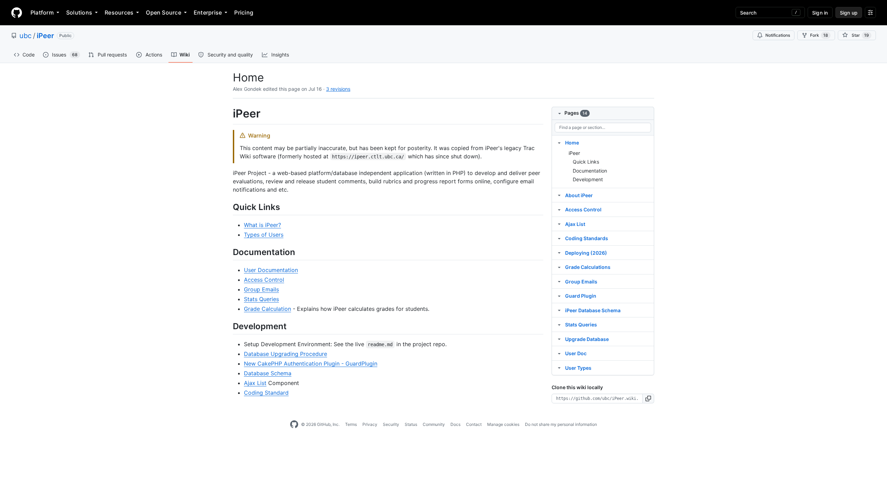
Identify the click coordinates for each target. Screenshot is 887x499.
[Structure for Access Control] (559, 209)
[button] (648, 398)
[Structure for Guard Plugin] (559, 295)
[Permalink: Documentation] (228, 252)
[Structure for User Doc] (559, 353)
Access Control (264, 279)
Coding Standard (266, 392)
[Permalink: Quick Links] (228, 207)
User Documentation (271, 269)
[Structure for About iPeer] (559, 195)
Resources (119, 12)
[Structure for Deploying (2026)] (559, 252)
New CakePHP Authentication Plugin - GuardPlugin (310, 363)
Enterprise (208, 12)
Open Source (163, 12)
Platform (42, 12)
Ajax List (255, 382)
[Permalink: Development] (228, 326)
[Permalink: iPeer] (228, 114)
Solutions (79, 12)
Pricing (243, 12)
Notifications (777, 35)
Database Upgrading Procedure (285, 353)
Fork (819, 35)
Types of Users (263, 234)
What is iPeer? (262, 224)
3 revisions (338, 89)
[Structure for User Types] (559, 367)
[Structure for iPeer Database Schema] (559, 310)
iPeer (45, 36)
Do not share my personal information (561, 424)
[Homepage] (16, 12)
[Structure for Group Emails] (559, 281)
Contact (474, 424)
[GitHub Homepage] (294, 424)
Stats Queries (261, 299)
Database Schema (267, 373)
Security (391, 424)
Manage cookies (503, 424)
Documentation (590, 171)
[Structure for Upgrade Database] (559, 338)
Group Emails (261, 289)
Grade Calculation (267, 308)
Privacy (369, 424)
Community (434, 424)
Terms (351, 424)
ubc (25, 36)
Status (411, 424)
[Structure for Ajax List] (559, 223)
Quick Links (586, 162)
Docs (455, 424)
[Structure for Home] (559, 142)
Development (588, 179)
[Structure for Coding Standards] (559, 238)
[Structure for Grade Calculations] (559, 266)
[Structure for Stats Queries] (559, 324)
